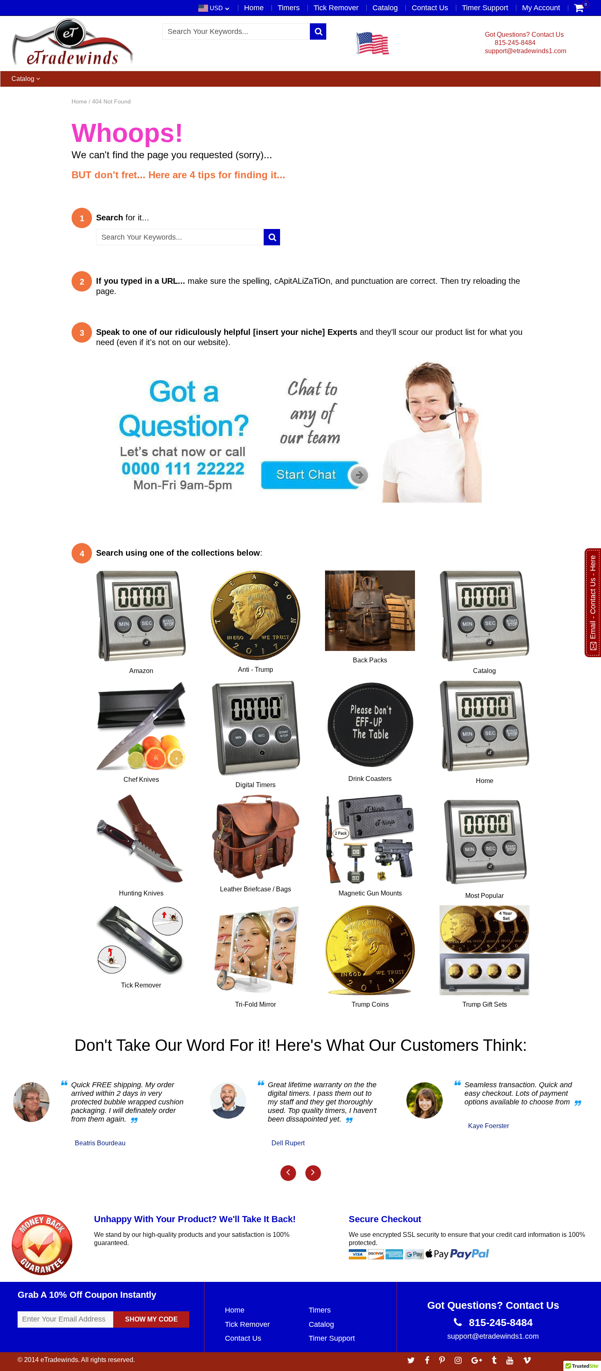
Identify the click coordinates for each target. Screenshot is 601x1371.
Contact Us (430, 8)
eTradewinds (59, 1359)
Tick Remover (336, 8)
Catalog (385, 8)
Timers (289, 8)
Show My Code (151, 1319)
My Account (541, 8)
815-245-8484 (514, 42)
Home (254, 8)
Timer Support (485, 8)
